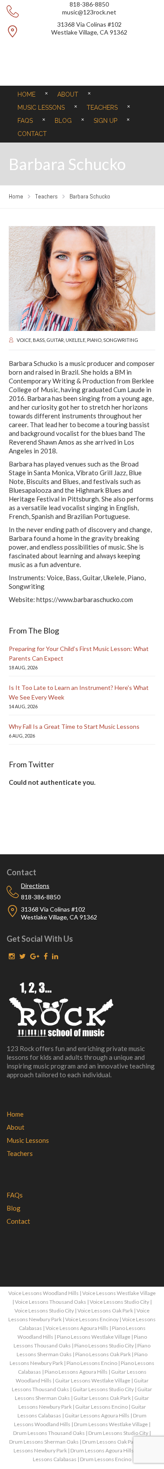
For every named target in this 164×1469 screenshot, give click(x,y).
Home (26, 94)
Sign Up (105, 120)
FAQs (25, 120)
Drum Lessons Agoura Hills (102, 1450)
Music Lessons (41, 107)
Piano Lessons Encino (91, 1363)
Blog (63, 120)
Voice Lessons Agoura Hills (76, 1328)
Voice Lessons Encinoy (92, 1319)
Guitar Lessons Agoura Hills (97, 1415)
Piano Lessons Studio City (104, 1345)
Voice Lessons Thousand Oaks (50, 1301)
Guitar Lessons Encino (101, 1406)
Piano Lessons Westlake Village (93, 1336)
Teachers (102, 107)
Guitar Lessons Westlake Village (92, 1380)
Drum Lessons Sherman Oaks (44, 1441)
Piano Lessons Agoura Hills (76, 1371)
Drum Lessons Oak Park (110, 1441)
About (67, 94)
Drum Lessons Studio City (118, 1433)
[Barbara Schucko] (82, 278)
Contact (32, 133)
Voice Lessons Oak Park (105, 1310)
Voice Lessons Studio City (119, 1301)
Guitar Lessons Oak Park (102, 1398)
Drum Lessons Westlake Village (111, 1424)
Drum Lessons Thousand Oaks (49, 1433)
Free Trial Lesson (82, 52)
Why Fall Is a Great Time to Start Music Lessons (74, 726)
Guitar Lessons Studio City (103, 1389)
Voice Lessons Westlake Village (119, 1293)
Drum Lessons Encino (105, 1459)
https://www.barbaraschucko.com (84, 599)
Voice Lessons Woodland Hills (43, 1293)
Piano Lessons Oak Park (103, 1354)
